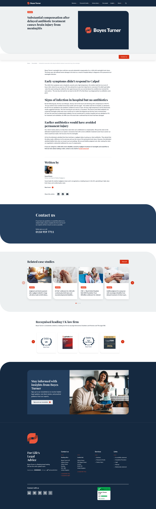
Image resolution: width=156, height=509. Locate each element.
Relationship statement (121, 467)
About (119, 3)
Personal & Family (100, 460)
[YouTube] (34, 493)
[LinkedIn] (40, 493)
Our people (105, 3)
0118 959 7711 (45, 232)
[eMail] (29, 493)
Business (74, 3)
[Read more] (39, 283)
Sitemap (117, 464)
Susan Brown (48, 176)
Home (28, 63)
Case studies (34, 63)
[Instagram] (50, 493)
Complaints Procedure (120, 460)
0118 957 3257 (66, 475)
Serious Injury (99, 462)
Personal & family (84, 3)
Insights (112, 3)
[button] (126, 3)
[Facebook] (45, 493)
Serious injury (95, 3)
